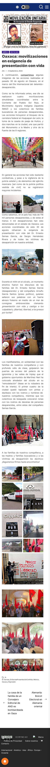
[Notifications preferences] (4, 761)
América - (18, 750)
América (6, 52)
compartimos (27, 75)
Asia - (25, 750)
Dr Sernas (5, 680)
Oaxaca (5, 682)
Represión (12, 682)
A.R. (3, 71)
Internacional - (7, 750)
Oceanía (4, 753)
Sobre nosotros (31, 741)
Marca (40, 737)
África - (31, 750)
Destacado (15, 52)
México (36, 680)
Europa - (38, 750)
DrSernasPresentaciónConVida (21, 680)
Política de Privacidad (13, 741)
